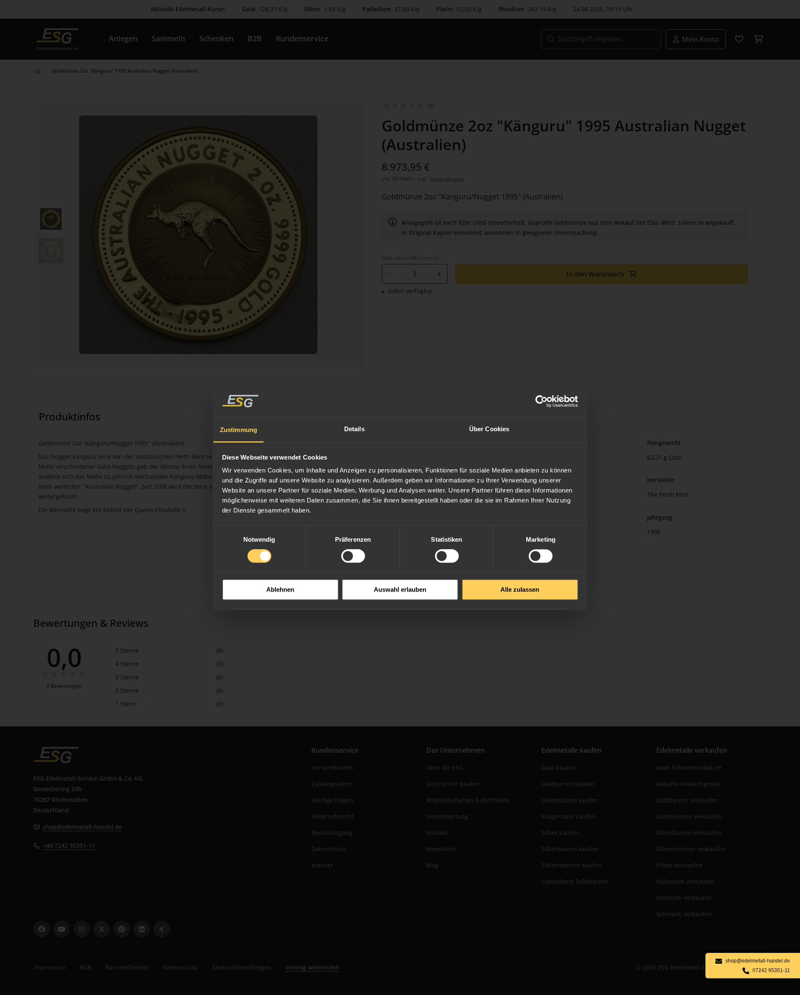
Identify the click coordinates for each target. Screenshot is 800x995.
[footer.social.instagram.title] (81, 929)
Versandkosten (446, 178)
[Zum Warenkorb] (758, 39)
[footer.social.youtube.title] (61, 929)
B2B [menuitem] (255, 38)
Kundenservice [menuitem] (302, 38)
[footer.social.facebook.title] (41, 929)
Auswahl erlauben (400, 589)
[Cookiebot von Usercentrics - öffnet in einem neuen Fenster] (541, 401)
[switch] (353, 556)
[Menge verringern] (390, 274)
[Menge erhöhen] (439, 274)
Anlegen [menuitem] (123, 38)
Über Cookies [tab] (489, 428)
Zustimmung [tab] (238, 429)
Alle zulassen (519, 589)
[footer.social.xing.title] (161, 929)
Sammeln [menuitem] (168, 38)
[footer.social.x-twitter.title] (101, 929)
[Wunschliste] (739, 39)
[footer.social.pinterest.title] (121, 929)
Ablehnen (280, 589)
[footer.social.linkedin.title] (141, 929)
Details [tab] (354, 428)
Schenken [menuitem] (216, 38)
